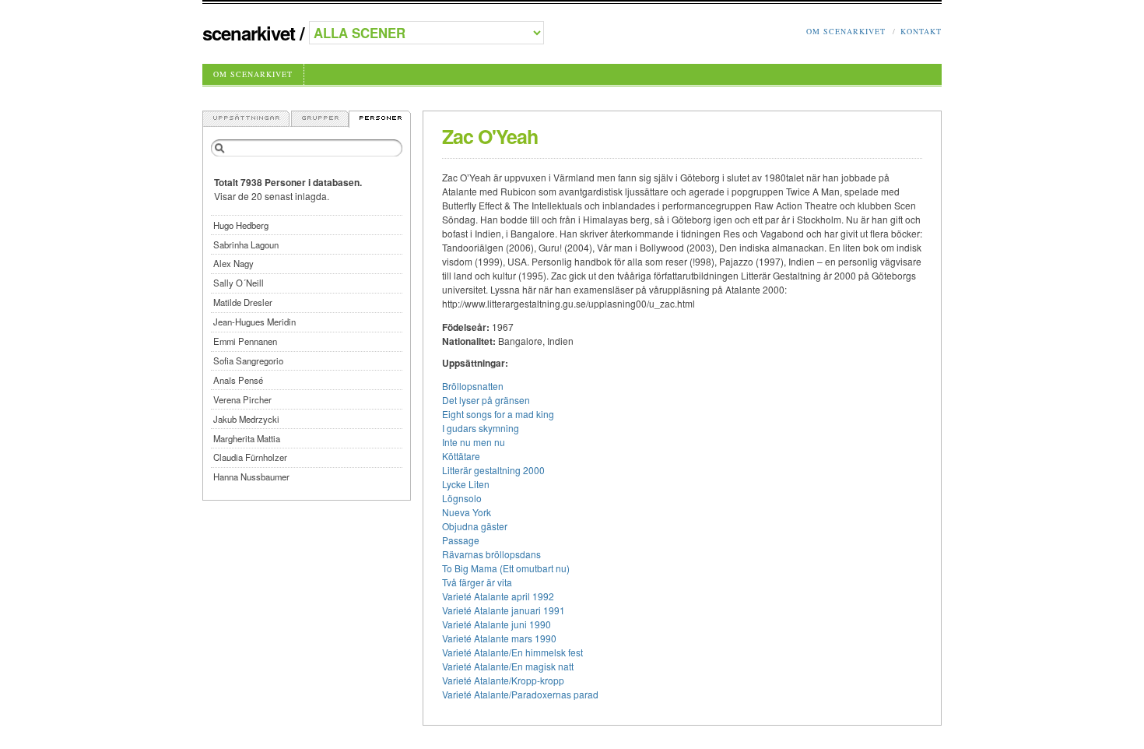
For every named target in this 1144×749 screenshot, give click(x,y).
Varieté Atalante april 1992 (498, 596)
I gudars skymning (480, 427)
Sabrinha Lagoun (246, 244)
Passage (460, 540)
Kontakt (921, 31)
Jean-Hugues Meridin (254, 321)
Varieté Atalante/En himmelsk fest (512, 652)
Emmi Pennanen (245, 341)
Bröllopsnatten (473, 385)
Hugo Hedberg (240, 225)
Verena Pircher (242, 399)
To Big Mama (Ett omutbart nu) (506, 568)
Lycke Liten (466, 484)
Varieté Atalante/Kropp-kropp (503, 680)
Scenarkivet (248, 32)
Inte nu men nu (473, 441)
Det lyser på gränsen (486, 399)
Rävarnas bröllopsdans (491, 554)
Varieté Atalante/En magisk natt (508, 666)
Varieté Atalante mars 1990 (499, 638)
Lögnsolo (462, 498)
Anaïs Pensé (238, 380)
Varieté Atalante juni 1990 (496, 624)
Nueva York (466, 512)
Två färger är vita (477, 582)
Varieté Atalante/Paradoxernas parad (520, 694)
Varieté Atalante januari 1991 (503, 610)
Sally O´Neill (238, 282)
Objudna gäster (474, 526)
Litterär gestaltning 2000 (493, 469)
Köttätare (461, 455)
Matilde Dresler (242, 302)
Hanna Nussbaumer (251, 476)
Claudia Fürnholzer (250, 457)
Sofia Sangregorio (248, 360)
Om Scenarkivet (846, 31)
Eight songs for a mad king (498, 413)
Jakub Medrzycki (246, 419)
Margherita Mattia (246, 438)
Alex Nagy (233, 263)
